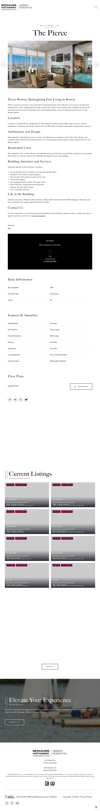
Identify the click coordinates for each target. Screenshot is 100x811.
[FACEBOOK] (7, 803)
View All (50, 667)
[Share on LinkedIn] (15, 400)
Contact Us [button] (14, 722)
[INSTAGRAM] (12, 803)
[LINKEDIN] (17, 803)
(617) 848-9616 (50, 760)
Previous (3, 64)
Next (96, 64)
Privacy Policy (86, 797)
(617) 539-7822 (51, 261)
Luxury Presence (50, 797)
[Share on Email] (26, 400)
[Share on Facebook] (10, 400)
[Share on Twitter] (21, 400)
